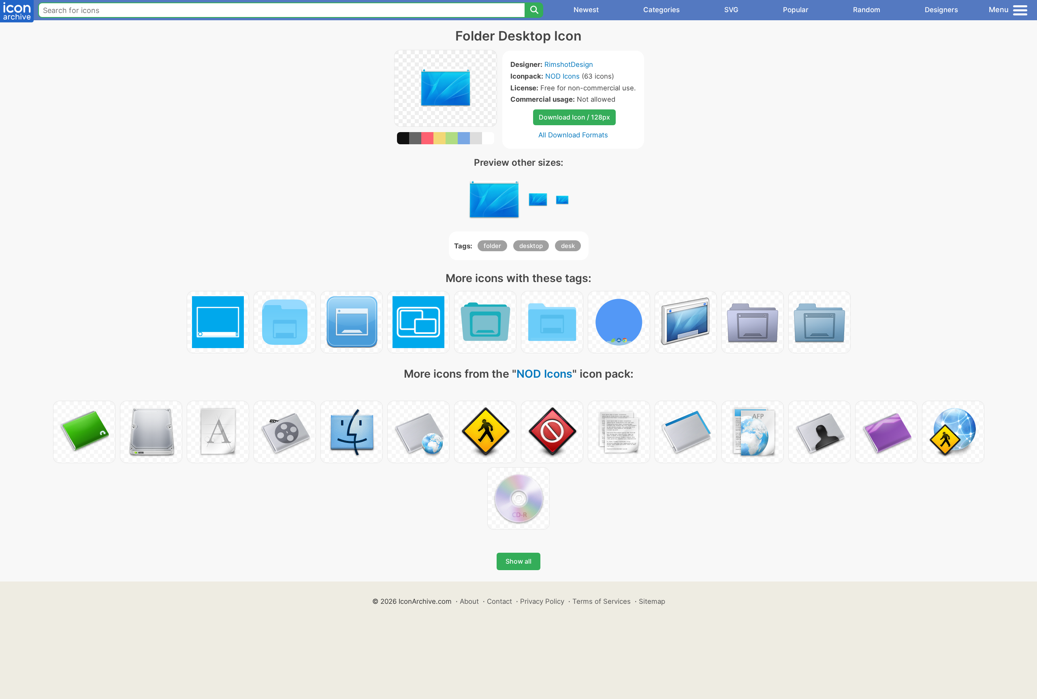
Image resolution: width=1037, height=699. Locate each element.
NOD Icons (562, 76)
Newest (586, 10)
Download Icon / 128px (574, 117)
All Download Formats (573, 135)
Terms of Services (601, 601)
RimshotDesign (568, 64)
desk (568, 246)
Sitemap (652, 601)
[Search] (534, 10)
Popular (796, 10)
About (469, 601)
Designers (941, 10)
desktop (531, 246)
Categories (661, 10)
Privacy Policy (542, 601)
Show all (518, 561)
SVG (731, 10)
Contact (499, 601)
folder (492, 246)
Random (866, 10)
